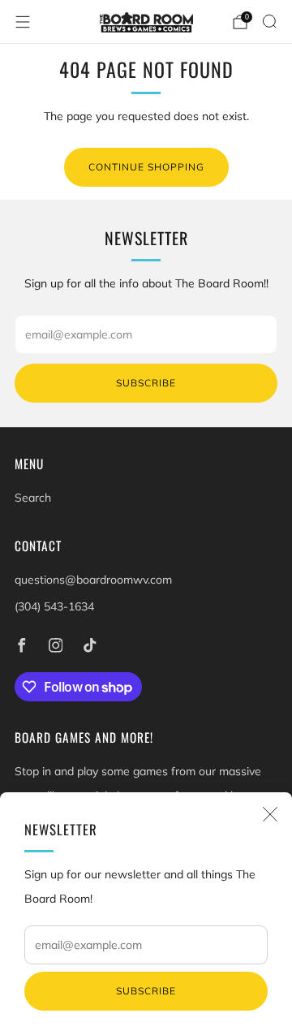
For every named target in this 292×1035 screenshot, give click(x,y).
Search (33, 497)
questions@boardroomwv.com (93, 579)
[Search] (269, 21)
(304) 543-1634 (54, 606)
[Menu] (23, 22)
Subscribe (146, 991)
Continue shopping (146, 167)
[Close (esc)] (270, 814)
